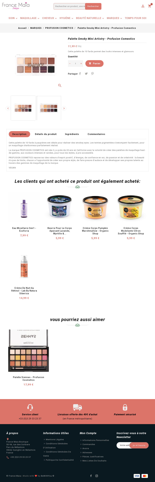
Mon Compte (88, 433)
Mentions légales (55, 439)
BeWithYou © (47, 476)
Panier (95, 63)
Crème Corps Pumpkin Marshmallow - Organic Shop (95, 231)
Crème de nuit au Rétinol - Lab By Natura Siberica (24, 291)
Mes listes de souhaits (94, 461)
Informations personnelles (95, 440)
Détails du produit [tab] (46, 134)
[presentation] (8, 108)
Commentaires (96, 134)
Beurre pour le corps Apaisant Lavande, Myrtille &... (60, 231)
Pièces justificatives (93, 456)
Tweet (86, 73)
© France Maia (13, 476)
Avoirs (85, 448)
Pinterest (92, 73)
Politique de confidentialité (60, 460)
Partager (80, 73)
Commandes (88, 444)
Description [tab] (19, 134)
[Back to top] (149, 471)
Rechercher (93, 6)
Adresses (87, 452)
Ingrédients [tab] (72, 134)
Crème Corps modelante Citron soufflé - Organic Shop (131, 231)
